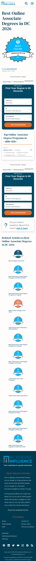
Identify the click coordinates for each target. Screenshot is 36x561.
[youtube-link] (18, 545)
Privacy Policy (26, 524)
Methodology (6, 524)
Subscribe (5, 533)
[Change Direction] (31, 150)
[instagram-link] (22, 545)
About (4, 521)
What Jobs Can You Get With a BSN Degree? (19, 502)
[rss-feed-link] (32, 545)
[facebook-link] (4, 545)
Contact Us (25, 521)
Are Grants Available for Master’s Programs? (19, 489)
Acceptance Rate (9, 152)
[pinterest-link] (27, 545)
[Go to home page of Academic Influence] (8, 3)
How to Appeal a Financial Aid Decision (17, 477)
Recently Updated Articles (18, 510)
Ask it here (22, 228)
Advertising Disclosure (9, 536)
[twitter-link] (13, 545)
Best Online (8, 150)
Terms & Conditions (27, 527)
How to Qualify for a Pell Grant (14, 486)
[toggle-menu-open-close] (32, 3)
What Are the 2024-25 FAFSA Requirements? (19, 483)
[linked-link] (8, 545)
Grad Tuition (21, 155)
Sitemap (5, 539)
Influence (18, 150)
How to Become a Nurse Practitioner (16, 505)
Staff (3, 527)
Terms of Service (22, 559)
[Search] (26, 3)
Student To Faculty (23, 152)
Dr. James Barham (10, 69)
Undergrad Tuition (10, 155)
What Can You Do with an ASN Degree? (17, 497)
